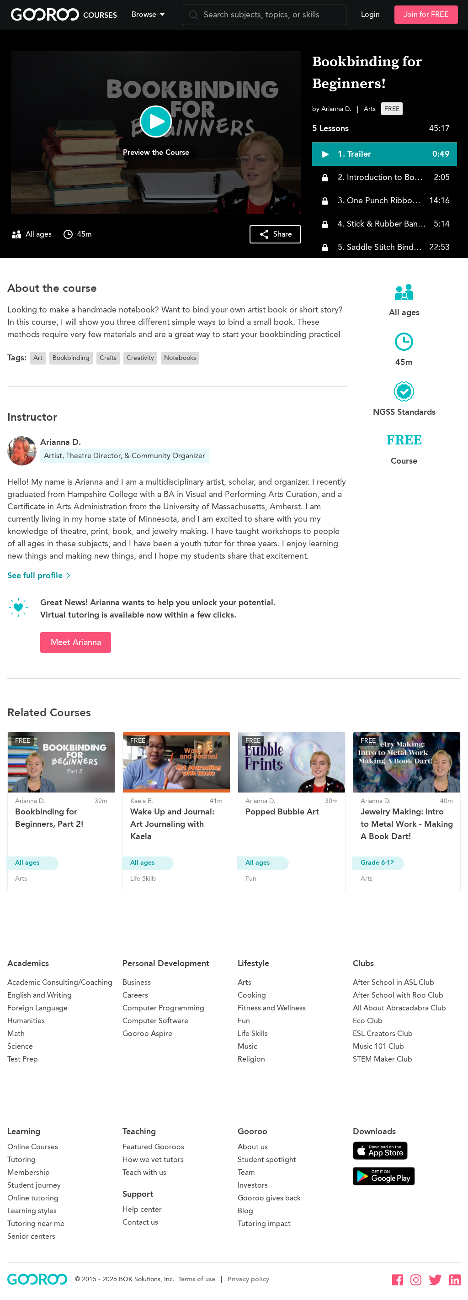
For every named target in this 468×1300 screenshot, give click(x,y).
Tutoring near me (35, 1223)
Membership (28, 1172)
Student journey (34, 1185)
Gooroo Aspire (147, 1033)
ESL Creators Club (383, 1033)
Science (20, 1046)
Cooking (252, 995)
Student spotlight (267, 1159)
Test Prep (22, 1059)
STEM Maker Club (382, 1059)
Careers (135, 995)
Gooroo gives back (269, 1198)
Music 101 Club (378, 1046)
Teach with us (144, 1172)
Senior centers (31, 1236)
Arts (244, 982)
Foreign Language (37, 1008)
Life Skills (253, 1033)
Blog (245, 1210)
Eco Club (368, 1020)
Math (16, 1033)
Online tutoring (32, 1198)
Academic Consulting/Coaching (59, 982)
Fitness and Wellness (272, 1008)
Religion (251, 1059)
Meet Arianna (76, 642)
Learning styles (32, 1210)
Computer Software (155, 1020)
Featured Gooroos (153, 1146)
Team (246, 1172)
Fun (244, 1020)
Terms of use (197, 1279)
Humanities (26, 1020)
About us (253, 1146)
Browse (144, 14)
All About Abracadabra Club (399, 1008)
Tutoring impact (264, 1223)
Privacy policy (248, 1279)
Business (136, 982)
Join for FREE (426, 14)
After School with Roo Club (398, 995)
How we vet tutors (153, 1159)
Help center (142, 1209)
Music (247, 1046)
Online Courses (32, 1146)
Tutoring (21, 1159)
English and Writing (39, 995)
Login (370, 14)
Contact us (140, 1222)
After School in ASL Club (393, 982)
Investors (253, 1185)
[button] (150, 14)
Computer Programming (163, 1008)
